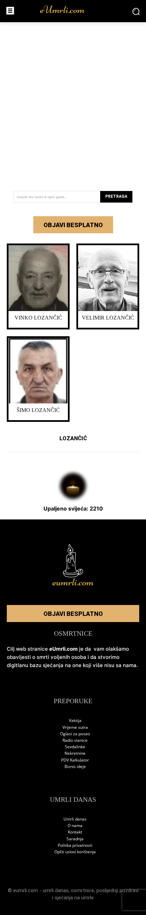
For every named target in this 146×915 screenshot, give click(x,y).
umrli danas (56, 890)
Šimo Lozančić (38, 410)
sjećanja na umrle (74, 898)
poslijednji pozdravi (117, 890)
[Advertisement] (73, 104)
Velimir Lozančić (108, 318)
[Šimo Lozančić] (38, 371)
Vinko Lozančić (38, 318)
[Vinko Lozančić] (38, 278)
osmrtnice (82, 890)
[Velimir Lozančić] (108, 278)
